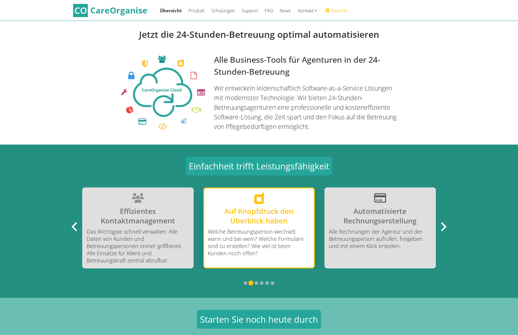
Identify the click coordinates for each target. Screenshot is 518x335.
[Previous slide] (75, 227)
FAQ (269, 10)
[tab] (245, 283)
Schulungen (223, 10)
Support (250, 10)
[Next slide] (443, 227)
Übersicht (171, 10)
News (285, 10)
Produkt (197, 10)
